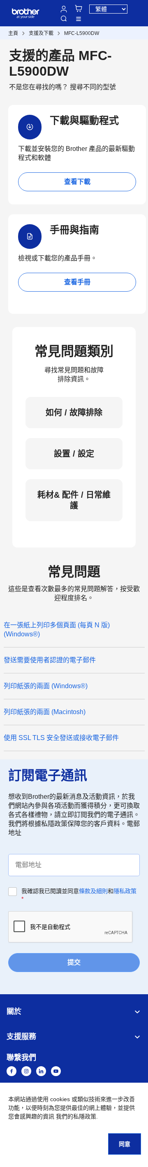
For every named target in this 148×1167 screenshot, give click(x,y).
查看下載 (77, 181)
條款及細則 (93, 891)
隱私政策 (124, 891)
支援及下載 (41, 33)
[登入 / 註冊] (64, 9)
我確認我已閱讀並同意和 (78, 895)
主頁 (13, 33)
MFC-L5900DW (81, 33)
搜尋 (64, 18)
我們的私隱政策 (76, 1116)
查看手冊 (77, 281)
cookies (60, 1099)
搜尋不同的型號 (93, 87)
